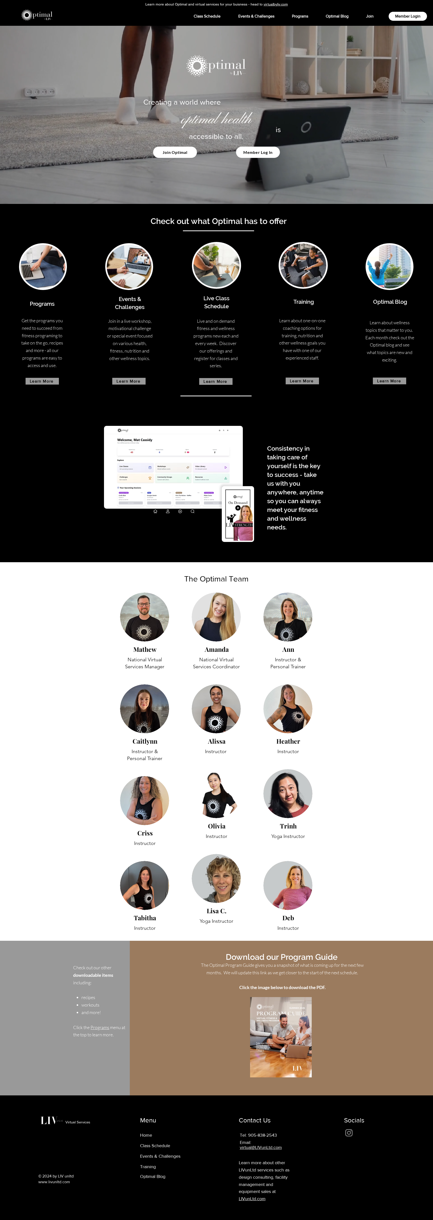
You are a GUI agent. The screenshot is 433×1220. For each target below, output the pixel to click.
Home (146, 1135)
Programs (99, 1027)
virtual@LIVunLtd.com (261, 1147)
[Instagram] (349, 1133)
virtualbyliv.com (276, 4)
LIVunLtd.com (252, 1198)
